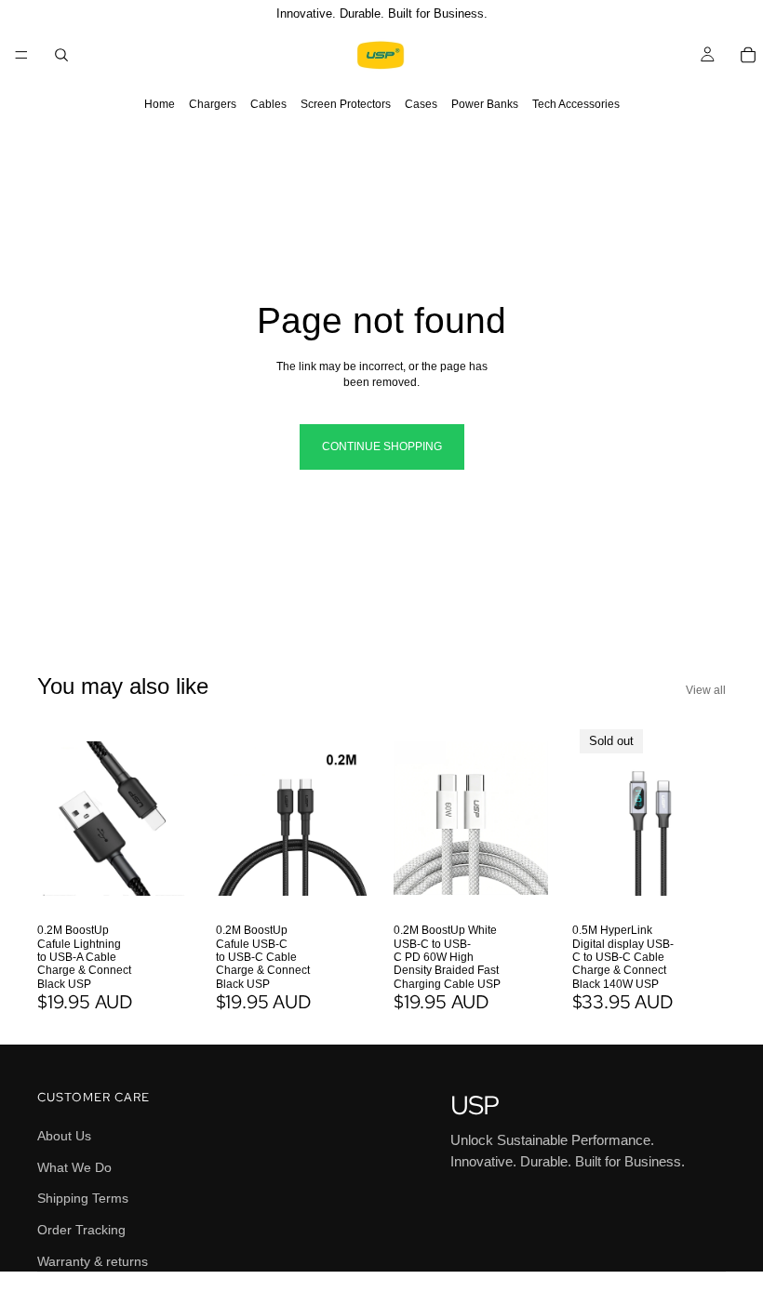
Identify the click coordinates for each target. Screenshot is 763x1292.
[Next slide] (171, 818)
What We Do (74, 1166)
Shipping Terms (82, 1198)
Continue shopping (382, 446)
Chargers (212, 104)
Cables (268, 104)
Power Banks (484, 104)
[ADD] (163, 885)
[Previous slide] (57, 818)
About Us (64, 1135)
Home (159, 104)
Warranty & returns (92, 1260)
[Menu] (21, 54)
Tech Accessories (576, 104)
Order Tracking (81, 1229)
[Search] (61, 54)
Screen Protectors (346, 104)
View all (706, 690)
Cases (421, 104)
